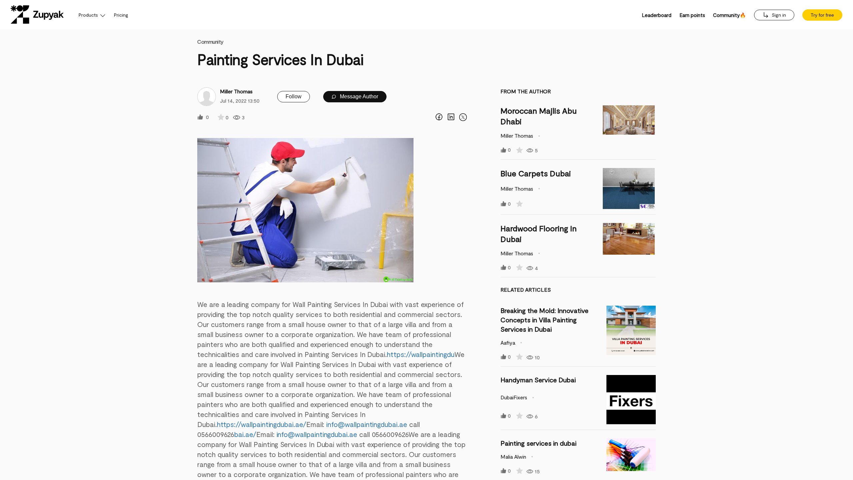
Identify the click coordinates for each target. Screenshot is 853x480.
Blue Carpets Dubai (535, 173)
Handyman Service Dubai (538, 380)
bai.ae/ (245, 434)
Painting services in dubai (538, 443)
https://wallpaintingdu (420, 354)
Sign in (778, 15)
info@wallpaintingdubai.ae (366, 424)
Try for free (822, 15)
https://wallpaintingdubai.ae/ (261, 424)
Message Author (358, 96)
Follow (294, 96)
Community (210, 41)
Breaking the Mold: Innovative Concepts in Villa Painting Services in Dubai (544, 319)
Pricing (121, 15)
